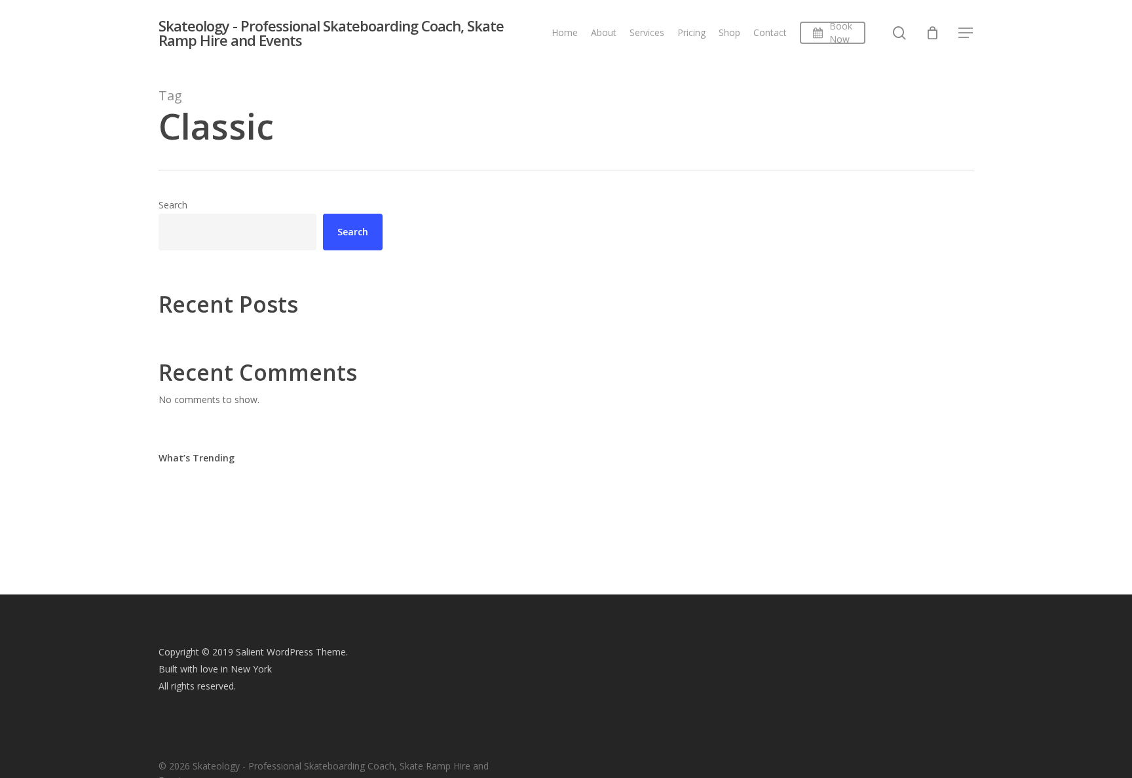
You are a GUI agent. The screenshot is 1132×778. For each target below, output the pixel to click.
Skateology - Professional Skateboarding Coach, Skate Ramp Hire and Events (331, 32)
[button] (966, 33)
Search (173, 205)
